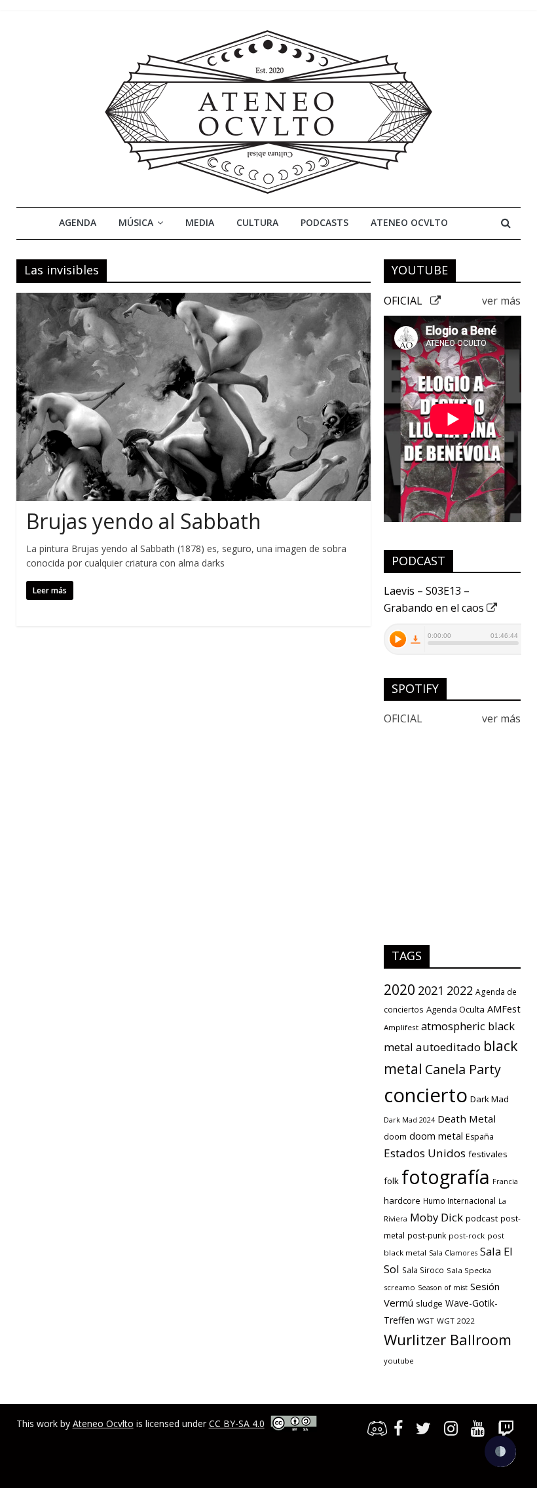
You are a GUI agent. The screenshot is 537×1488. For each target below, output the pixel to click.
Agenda (77, 222)
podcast (482, 1218)
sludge (429, 1303)
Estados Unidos (425, 1153)
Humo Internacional (459, 1200)
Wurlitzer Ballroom (447, 1339)
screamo (399, 1287)
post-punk (426, 1235)
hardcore (402, 1200)
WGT (425, 1321)
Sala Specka (469, 1270)
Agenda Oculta (455, 1009)
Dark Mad (489, 1099)
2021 (431, 990)
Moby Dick (436, 1217)
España (480, 1136)
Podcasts (324, 222)
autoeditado (448, 1046)
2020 (399, 989)
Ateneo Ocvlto (409, 222)
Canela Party (463, 1069)
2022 (460, 990)
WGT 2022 (456, 1321)
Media (199, 222)
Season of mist (443, 1287)
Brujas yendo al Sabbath (143, 521)
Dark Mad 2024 (409, 1120)
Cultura (257, 222)
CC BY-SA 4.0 (237, 1423)
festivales (488, 1154)
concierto (426, 1095)
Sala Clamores (453, 1252)
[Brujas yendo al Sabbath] (193, 300)
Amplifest (401, 1027)
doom (395, 1136)
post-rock (467, 1235)
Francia (505, 1181)
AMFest (504, 1008)
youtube (399, 1361)
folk (391, 1181)
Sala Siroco (423, 1270)
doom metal (436, 1135)
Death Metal (466, 1118)
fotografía (445, 1176)
